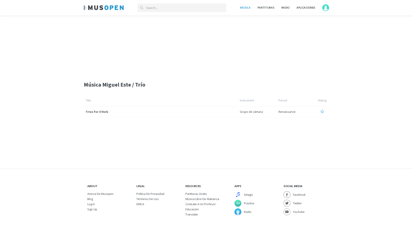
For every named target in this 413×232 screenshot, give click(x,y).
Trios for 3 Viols (97, 112)
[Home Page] (104, 7)
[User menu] (325, 7)
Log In (91, 204)
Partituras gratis (196, 194)
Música (245, 7)
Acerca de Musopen (100, 194)
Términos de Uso (147, 199)
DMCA (140, 204)
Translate (191, 214)
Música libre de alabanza (202, 199)
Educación (192, 209)
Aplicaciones (305, 7)
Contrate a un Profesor (200, 204)
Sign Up (92, 209)
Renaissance (287, 112)
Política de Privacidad (150, 194)
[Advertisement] (206, 46)
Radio (285, 7)
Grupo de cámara (251, 112)
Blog (90, 199)
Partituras (265, 7)
